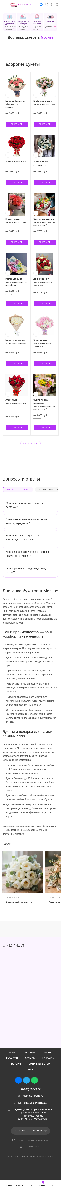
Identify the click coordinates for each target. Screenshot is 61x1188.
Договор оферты (33, 1146)
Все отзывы (57, 945)
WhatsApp (34, 1080)
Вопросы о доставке (17, 489)
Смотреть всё (30, 443)
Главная (8, 1185)
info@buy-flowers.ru (33, 1095)
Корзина (41, 1184)
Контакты (48, 1058)
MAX (42, 1080)
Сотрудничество (39, 1064)
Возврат (16, 1064)
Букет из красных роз (15, 161)
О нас (12, 1052)
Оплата (47, 1052)
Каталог (19, 1185)
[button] (10, 22)
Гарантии (12, 1058)
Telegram (26, 1080)
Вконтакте (18, 1080)
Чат (30, 1185)
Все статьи (57, 844)
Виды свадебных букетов (19, 902)
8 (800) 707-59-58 (31, 1089)
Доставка (30, 1052)
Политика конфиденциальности (33, 1140)
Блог (30, 1069)
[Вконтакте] (41, 5)
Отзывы (30, 1058)
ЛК (52, 1185)
